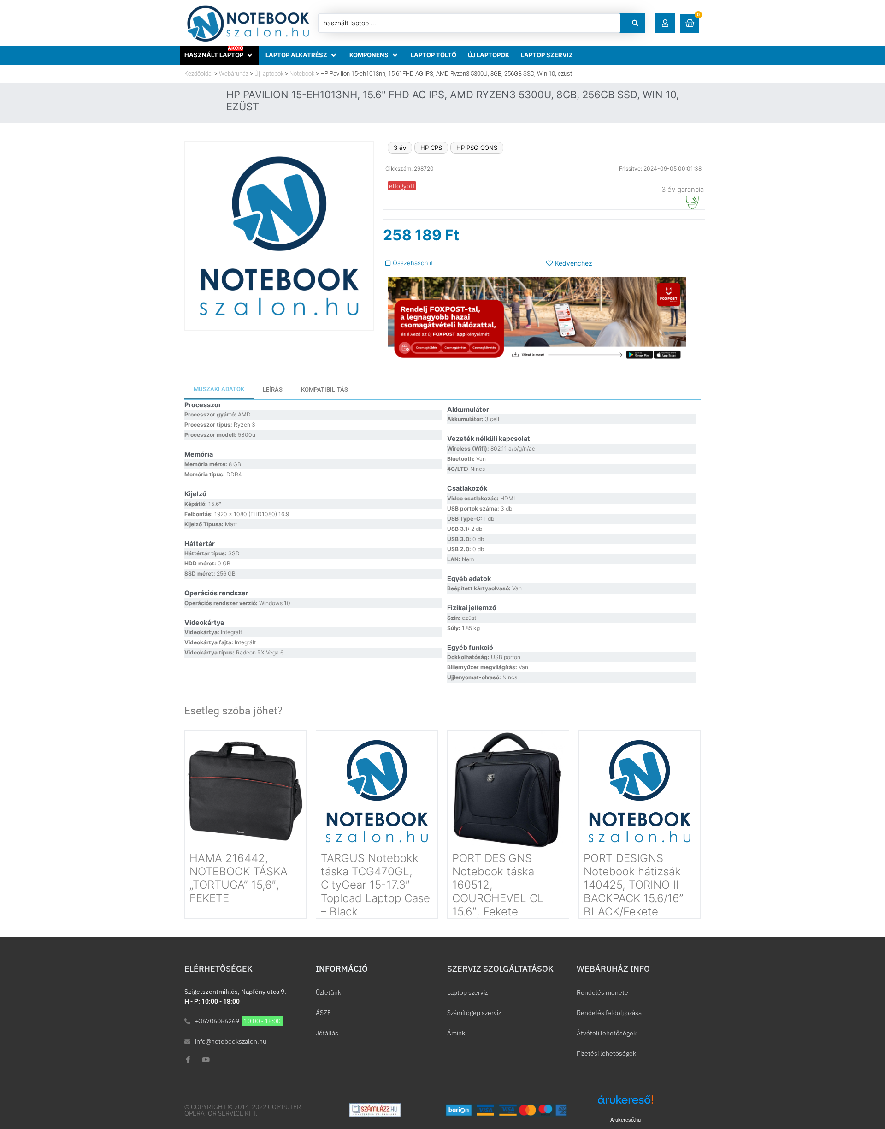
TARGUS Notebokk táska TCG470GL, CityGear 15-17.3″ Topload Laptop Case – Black (375, 884)
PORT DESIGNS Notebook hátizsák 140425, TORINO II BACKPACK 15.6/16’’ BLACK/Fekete (633, 884)
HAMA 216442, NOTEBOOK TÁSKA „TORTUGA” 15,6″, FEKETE (238, 877)
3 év (400, 147)
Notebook (301, 73)
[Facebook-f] (187, 1059)
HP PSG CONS (476, 147)
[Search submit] (635, 23)
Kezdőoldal (198, 73)
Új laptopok (268, 73)
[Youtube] (205, 1059)
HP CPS (431, 147)
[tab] (219, 389)
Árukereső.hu (625, 1120)
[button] (665, 23)
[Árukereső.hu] (625, 1104)
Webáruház (233, 73)
